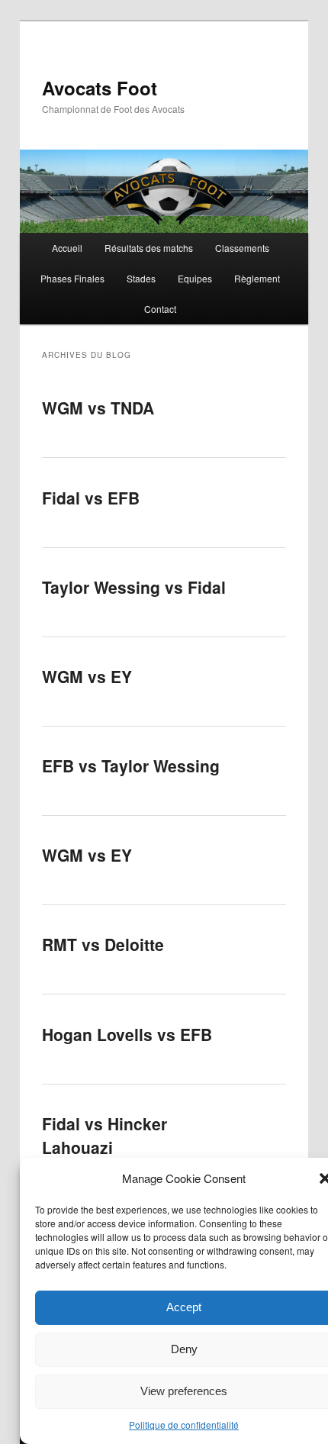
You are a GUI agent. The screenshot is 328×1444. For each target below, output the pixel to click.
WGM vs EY (87, 676)
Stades (141, 278)
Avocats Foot (99, 88)
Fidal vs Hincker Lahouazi (104, 1135)
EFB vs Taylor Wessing (131, 765)
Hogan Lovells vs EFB (127, 1034)
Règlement (257, 278)
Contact (160, 308)
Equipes (195, 278)
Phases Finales (72, 278)
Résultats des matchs (149, 247)
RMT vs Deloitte (103, 944)
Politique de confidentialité (184, 1424)
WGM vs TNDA (98, 407)
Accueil (67, 247)
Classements (242, 247)
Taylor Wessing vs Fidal (134, 586)
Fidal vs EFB (91, 497)
